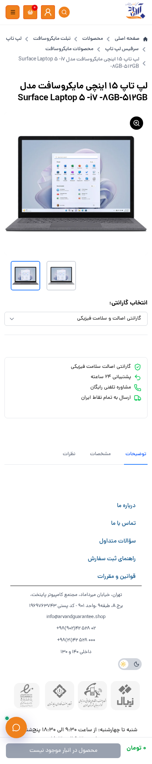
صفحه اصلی (127, 39)
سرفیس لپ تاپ (122, 49)
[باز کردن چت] (16, 727)
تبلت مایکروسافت (51, 39)
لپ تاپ (13, 39)
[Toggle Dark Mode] (130, 664)
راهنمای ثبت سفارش (112, 559)
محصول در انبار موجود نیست (63, 750)
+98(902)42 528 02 (76, 628)
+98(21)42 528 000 (76, 640)
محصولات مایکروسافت (69, 49)
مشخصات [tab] (100, 454)
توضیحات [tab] (135, 454)
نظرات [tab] (69, 454)
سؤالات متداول (117, 541)
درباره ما (126, 506)
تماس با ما (123, 523)
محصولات (92, 39)
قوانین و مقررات (116, 576)
